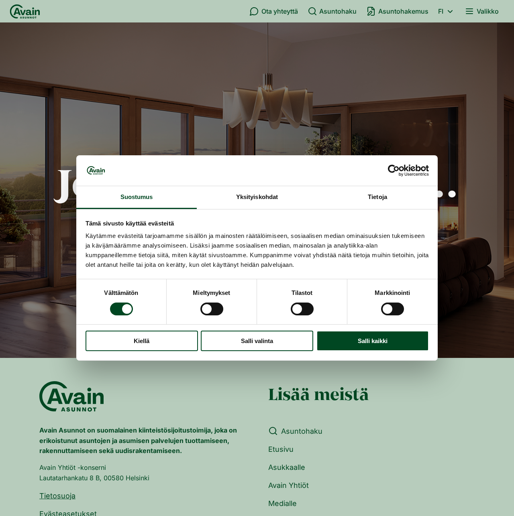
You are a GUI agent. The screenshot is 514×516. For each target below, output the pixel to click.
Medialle (282, 503)
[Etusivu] (25, 11)
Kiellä (141, 341)
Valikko (488, 11)
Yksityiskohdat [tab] (257, 197)
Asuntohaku (338, 11)
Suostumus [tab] (136, 197)
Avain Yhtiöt (288, 485)
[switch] (211, 309)
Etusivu (281, 449)
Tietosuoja (57, 496)
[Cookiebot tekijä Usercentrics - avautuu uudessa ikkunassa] (394, 171)
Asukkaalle (286, 467)
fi (440, 11)
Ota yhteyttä (279, 11)
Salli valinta (257, 341)
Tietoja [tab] (377, 197)
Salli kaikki (373, 341)
